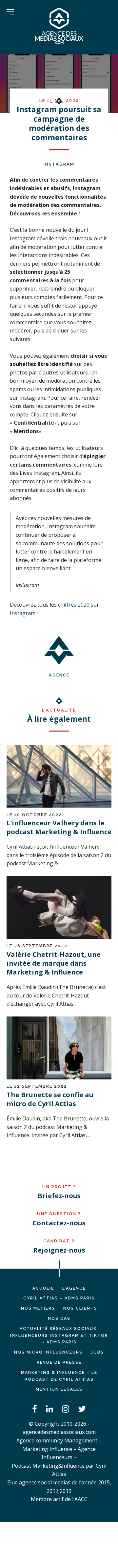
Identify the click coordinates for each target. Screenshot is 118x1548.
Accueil (43, 1288)
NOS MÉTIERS (38, 1308)
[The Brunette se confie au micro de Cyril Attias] (59, 1077)
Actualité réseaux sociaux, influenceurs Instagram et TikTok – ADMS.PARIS (59, 1335)
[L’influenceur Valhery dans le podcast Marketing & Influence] (59, 805)
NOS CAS (59, 1318)
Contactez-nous (59, 1222)
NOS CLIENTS (80, 1308)
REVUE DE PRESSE (59, 1362)
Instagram (59, 164)
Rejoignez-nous (59, 1250)
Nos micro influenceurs (48, 1352)
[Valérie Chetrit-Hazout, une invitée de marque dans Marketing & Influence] (59, 937)
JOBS (97, 1352)
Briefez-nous (59, 1195)
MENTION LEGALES (59, 1389)
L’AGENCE (74, 1288)
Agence (59, 675)
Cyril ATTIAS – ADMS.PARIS (59, 1298)
